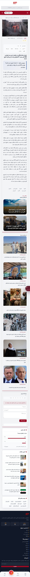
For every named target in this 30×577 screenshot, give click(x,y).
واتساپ (20, 51)
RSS (27, 536)
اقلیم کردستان (25, 541)
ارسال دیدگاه (23, 420)
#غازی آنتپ (15, 188)
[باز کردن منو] (27, 12)
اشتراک (12, 48)
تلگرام (24, 51)
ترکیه (23, 17)
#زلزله (25, 188)
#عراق (10, 506)
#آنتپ (19, 190)
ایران (27, 551)
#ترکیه (20, 188)
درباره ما (26, 532)
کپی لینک (7, 48)
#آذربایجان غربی (23, 506)
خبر (20, 17)
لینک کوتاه (16, 48)
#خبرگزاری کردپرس (18, 501)
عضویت (15, 566)
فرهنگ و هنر (25, 555)
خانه (26, 17)
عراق (27, 549)
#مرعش (14, 190)
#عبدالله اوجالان (16, 506)
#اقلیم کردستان (13, 503)
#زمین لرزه (24, 190)
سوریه (26, 545)
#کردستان (7, 501)
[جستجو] (2, 13)
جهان (27, 547)
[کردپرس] (15, 3)
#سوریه (24, 503)
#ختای (10, 188)
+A (18, 46)
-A (20, 46)
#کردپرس (24, 501)
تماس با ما (26, 534)
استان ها (26, 553)
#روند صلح (19, 503)
